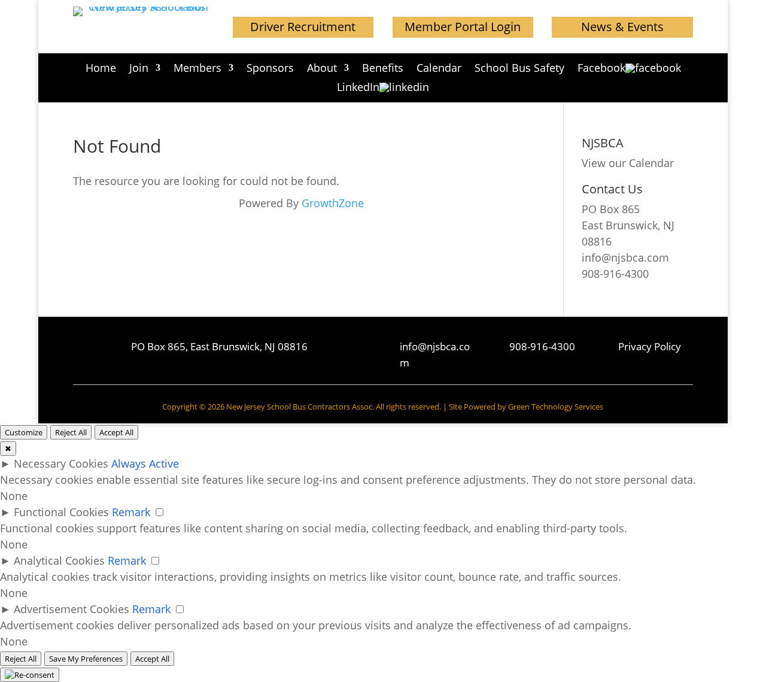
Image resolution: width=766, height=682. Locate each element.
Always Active (145, 463)
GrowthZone (333, 203)
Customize (23, 432)
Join (138, 69)
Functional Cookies (61, 512)
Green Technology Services (555, 406)
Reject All (71, 432)
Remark (131, 512)
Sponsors (270, 69)
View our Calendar (628, 163)
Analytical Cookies (59, 560)
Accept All (116, 432)
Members (197, 69)
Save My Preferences (86, 658)
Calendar (439, 69)
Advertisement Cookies (71, 609)
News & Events (622, 27)
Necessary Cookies (61, 463)
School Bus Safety (519, 69)
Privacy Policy (649, 346)
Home (101, 69)
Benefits (382, 69)
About (322, 69)
